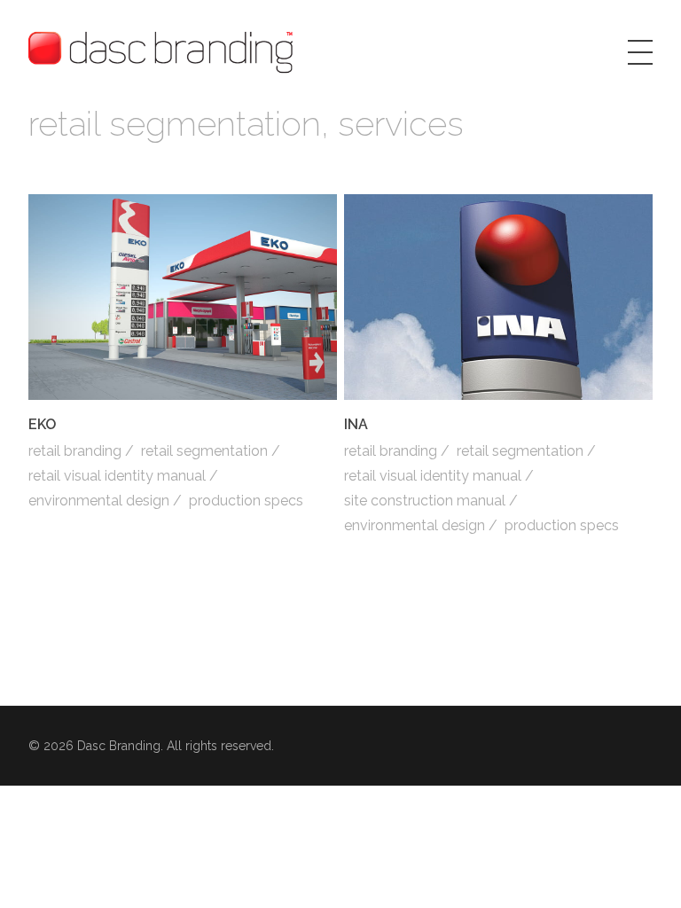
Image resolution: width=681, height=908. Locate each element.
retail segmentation (204, 450)
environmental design (98, 500)
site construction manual (424, 500)
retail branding (74, 450)
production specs (246, 500)
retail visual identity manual (117, 475)
